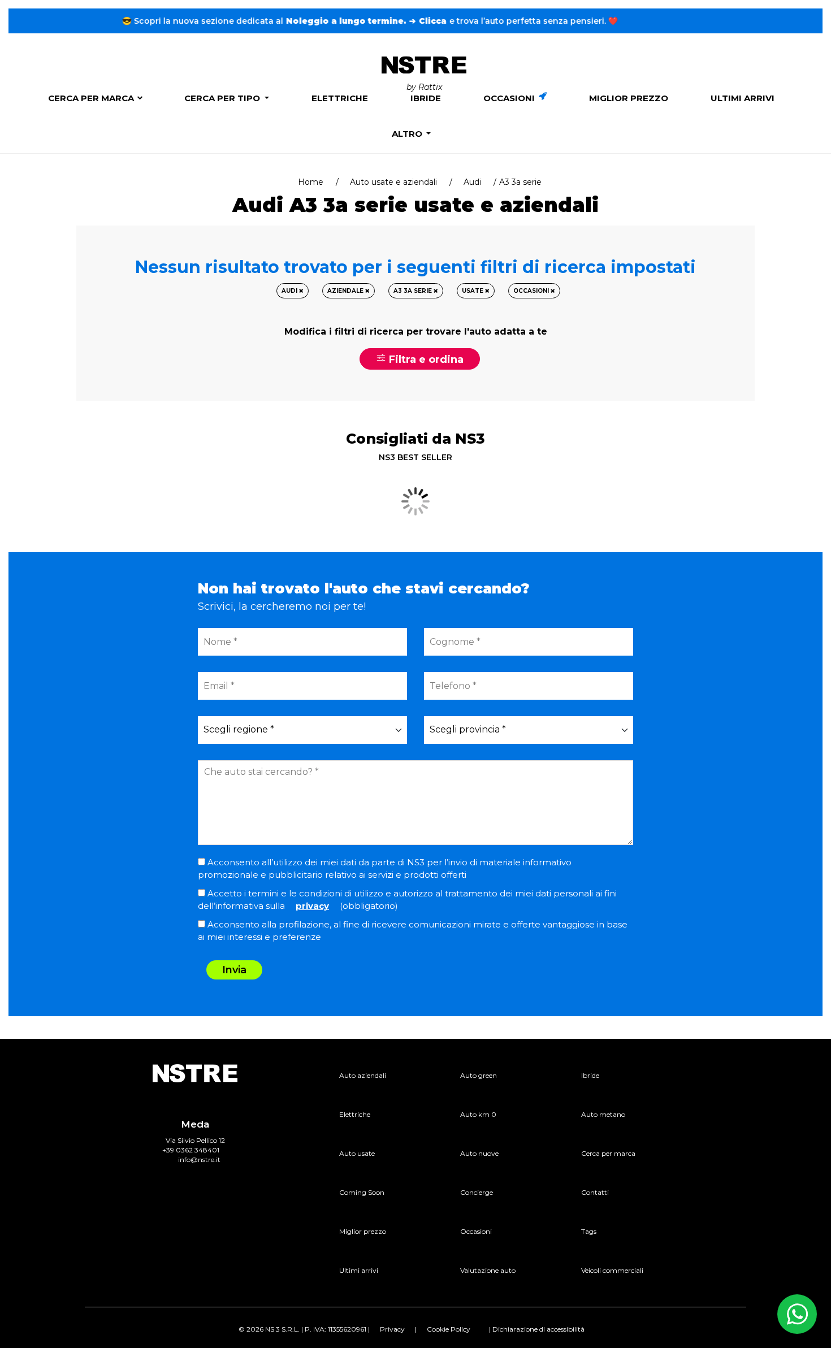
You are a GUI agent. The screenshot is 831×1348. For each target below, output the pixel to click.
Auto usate (357, 1153)
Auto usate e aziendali (393, 182)
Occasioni (510, 98)
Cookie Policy (448, 1329)
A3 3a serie (413, 290)
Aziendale (346, 290)
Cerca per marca (91, 98)
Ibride (425, 98)
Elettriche (339, 98)
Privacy (392, 1329)
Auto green (478, 1075)
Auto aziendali (362, 1075)
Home (310, 182)
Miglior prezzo (628, 98)
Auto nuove (479, 1153)
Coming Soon (361, 1192)
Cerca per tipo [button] (223, 98)
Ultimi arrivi (742, 98)
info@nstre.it (199, 1159)
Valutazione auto (488, 1270)
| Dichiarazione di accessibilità (537, 1329)
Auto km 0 (478, 1114)
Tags (588, 1231)
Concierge (476, 1192)
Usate (473, 290)
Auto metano (603, 1114)
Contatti (595, 1192)
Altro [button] (408, 133)
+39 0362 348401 (190, 1150)
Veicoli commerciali (612, 1270)
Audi (472, 182)
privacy (312, 905)
